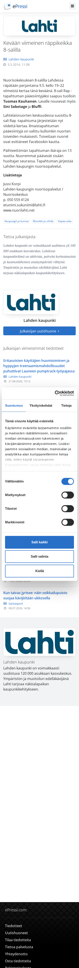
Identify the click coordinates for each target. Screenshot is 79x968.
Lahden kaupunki (21, 59)
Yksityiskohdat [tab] (40, 405)
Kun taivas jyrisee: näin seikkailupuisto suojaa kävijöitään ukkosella (35, 595)
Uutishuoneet (16, 932)
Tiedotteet (13, 925)
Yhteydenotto (16, 954)
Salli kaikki (39, 542)
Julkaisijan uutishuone (38, 331)
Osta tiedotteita (18, 961)
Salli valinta (39, 556)
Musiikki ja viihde (43, 221)
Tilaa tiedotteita (18, 939)
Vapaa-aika (65, 221)
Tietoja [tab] (66, 405)
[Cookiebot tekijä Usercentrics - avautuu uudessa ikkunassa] (56, 393)
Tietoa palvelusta (19, 946)
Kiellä (39, 571)
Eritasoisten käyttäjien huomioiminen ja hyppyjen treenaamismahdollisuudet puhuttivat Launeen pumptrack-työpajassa (39, 365)
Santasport (16, 603)
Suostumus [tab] (14, 405)
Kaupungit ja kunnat (17, 221)
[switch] (67, 495)
